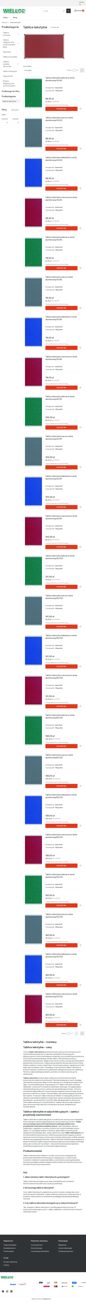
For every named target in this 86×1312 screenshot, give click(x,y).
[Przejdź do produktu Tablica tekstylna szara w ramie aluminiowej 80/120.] (33, 770)
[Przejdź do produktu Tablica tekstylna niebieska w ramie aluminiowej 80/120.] (33, 810)
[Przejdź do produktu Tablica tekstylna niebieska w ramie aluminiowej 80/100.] (33, 651)
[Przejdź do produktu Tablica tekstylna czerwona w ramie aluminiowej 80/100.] (33, 691)
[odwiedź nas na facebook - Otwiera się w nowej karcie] (3, 1291)
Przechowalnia (9, 1251)
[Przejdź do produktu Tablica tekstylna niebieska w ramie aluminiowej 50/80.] (33, 332)
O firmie (6, 1265)
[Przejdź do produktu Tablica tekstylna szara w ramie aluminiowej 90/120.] (33, 930)
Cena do (15, 119)
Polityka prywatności (65, 1251)
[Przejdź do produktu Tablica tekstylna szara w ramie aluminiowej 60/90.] (33, 452)
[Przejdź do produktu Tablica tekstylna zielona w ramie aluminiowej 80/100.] (33, 571)
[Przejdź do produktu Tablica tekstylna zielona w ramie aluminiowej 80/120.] (33, 730)
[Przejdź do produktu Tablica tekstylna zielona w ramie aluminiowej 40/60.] (33, 93)
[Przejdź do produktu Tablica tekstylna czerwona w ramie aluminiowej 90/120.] (33, 1009)
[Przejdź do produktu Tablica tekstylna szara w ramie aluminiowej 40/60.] (33, 133)
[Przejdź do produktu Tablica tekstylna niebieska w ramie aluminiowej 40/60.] (33, 173)
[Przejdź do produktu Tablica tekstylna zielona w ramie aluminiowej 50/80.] (33, 252)
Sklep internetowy (41, 1299)
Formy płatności (36, 1245)
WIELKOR (4, 22)
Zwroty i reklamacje (65, 1248)
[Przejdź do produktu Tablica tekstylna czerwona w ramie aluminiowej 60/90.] (33, 531)
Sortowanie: (27, 66)
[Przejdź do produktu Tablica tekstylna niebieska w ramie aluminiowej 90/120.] (33, 969)
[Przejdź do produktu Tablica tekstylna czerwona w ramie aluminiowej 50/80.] (33, 372)
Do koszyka (61, 109)
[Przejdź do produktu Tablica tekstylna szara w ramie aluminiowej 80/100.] (33, 611)
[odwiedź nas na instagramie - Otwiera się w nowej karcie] (7, 1291)
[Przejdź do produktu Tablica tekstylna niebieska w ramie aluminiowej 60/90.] (33, 491)
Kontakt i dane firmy (10, 1262)
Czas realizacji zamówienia (40, 1251)
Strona (69, 70)
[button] (68, 11)
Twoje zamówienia (10, 1245)
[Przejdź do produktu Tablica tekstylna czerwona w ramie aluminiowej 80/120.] (33, 850)
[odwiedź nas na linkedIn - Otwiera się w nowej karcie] (11, 1291)
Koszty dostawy (36, 1248)
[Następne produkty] (76, 1033)
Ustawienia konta (9, 1248)
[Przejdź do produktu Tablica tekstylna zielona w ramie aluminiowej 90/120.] (33, 890)
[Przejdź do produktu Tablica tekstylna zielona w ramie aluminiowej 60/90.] (33, 412)
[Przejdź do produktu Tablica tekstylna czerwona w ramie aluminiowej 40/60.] (33, 213)
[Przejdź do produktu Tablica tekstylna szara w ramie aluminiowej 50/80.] (33, 292)
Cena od (5, 119)
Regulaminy (62, 1245)
